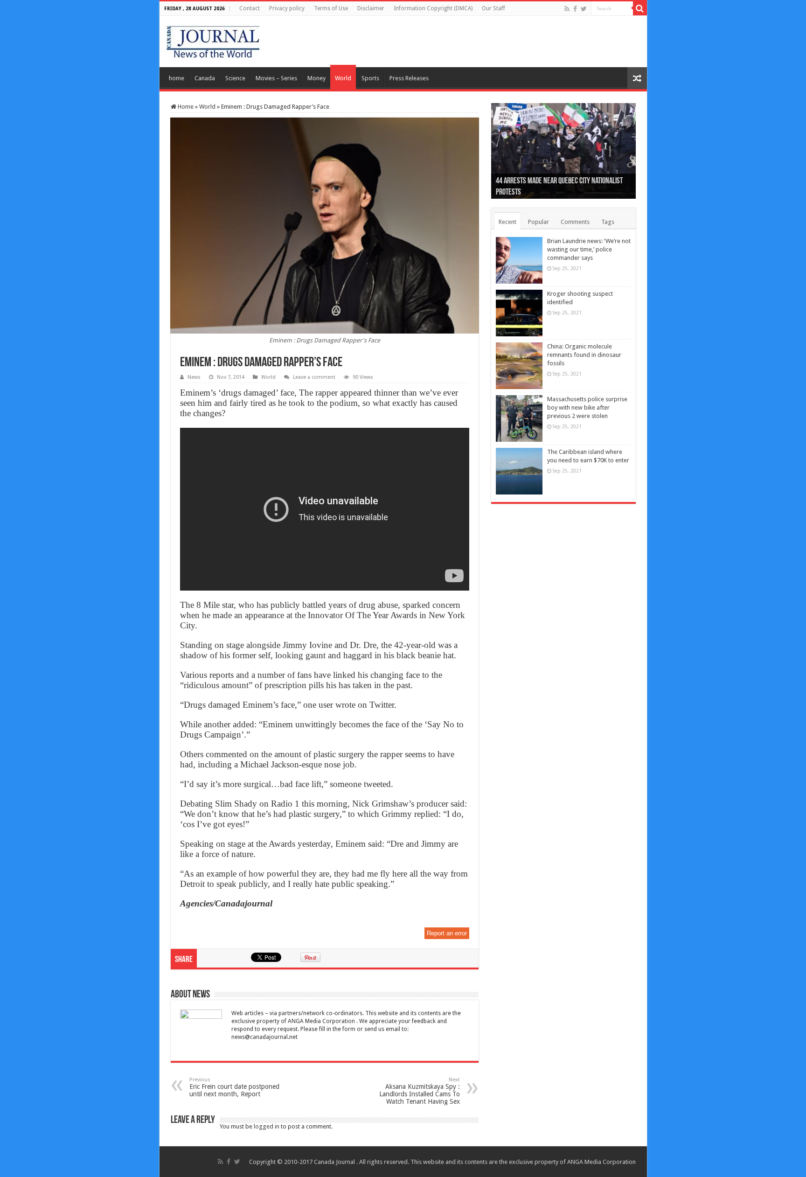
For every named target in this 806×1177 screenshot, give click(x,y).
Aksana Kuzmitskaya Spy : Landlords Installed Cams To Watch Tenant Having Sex (419, 1091)
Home (185, 106)
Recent (507, 221)
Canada (205, 78)
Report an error (447, 933)
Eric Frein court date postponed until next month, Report (234, 1087)
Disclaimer (370, 8)
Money (316, 78)
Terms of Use (331, 8)
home (176, 78)
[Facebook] (575, 8)
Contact (249, 8)
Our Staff (493, 8)
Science (235, 78)
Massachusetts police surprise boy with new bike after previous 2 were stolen (587, 407)
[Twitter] (584, 8)
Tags (607, 221)
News (194, 377)
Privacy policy (287, 8)
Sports (370, 78)
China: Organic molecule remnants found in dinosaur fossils (584, 355)
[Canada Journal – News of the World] (213, 39)
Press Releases (409, 78)
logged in (266, 1126)
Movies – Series (276, 78)
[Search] (640, 8)
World (343, 78)
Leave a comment (314, 377)
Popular (538, 221)
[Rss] (566, 8)
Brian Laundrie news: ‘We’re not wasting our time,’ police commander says (589, 249)
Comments (575, 221)
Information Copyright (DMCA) (433, 8)
